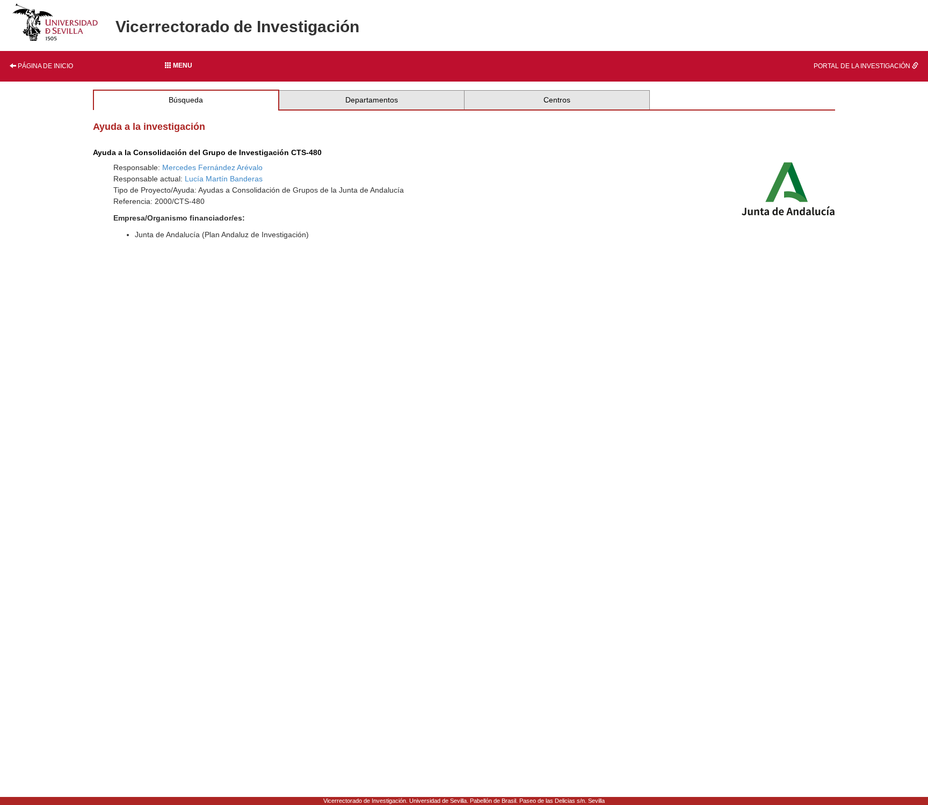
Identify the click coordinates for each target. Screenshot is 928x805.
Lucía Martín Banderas (224, 178)
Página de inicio (44, 66)
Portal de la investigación (863, 66)
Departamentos (371, 100)
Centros (556, 100)
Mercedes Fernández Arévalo (212, 167)
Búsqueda (186, 100)
